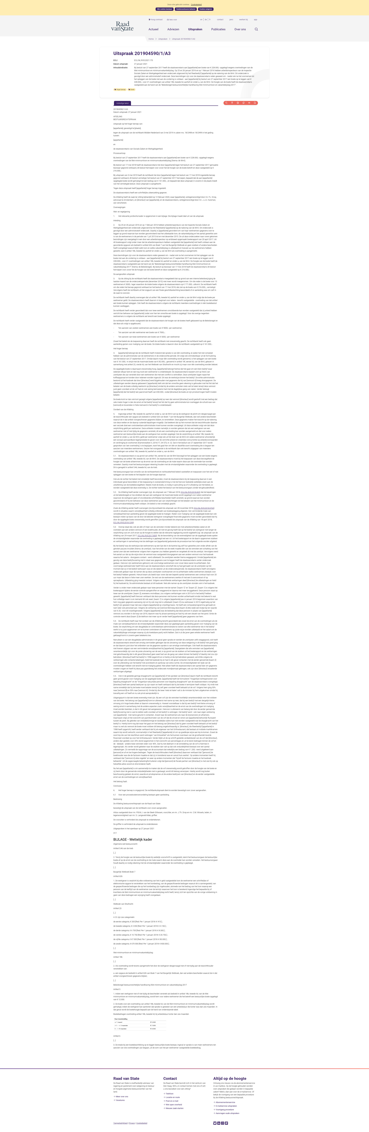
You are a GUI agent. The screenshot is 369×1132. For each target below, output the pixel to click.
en (201, 19)
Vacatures (120, 1100)
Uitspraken (195, 29)
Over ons (240, 29)
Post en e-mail (172, 1101)
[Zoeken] (226, 103)
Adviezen (173, 29)
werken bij (243, 19)
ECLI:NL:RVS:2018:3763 (204, 508)
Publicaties (218, 29)
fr (210, 19)
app (255, 19)
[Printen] (238, 103)
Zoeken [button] (256, 29)
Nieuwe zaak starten (174, 1108)
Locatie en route (173, 1097)
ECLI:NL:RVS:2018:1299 (123, 522)
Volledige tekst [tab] (122, 103)
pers (231, 19)
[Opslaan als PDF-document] (255, 103)
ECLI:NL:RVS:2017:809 (147, 535)
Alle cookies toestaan (164, 9)
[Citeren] (249, 103)
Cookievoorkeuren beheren (185, 9)
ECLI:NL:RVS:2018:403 (190, 492)
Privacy (132, 1123)
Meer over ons (122, 1096)
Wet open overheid (174, 1104)
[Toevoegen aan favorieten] (232, 103)
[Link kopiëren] (244, 103)
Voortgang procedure (225, 1109)
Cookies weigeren (206, 9)
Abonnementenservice (225, 1102)
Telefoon (169, 1093)
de (206, 19)
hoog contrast (156, 19)
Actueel (153, 29)
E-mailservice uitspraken (226, 1106)
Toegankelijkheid (120, 1123)
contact (220, 19)
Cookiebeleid (196, 4)
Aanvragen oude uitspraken (227, 1113)
